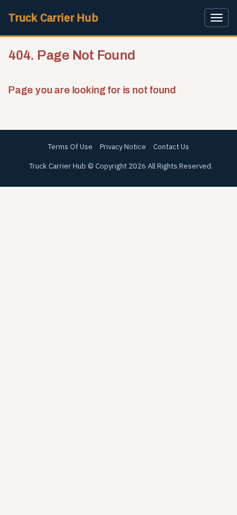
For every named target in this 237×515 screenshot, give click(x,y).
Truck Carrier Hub (53, 17)
